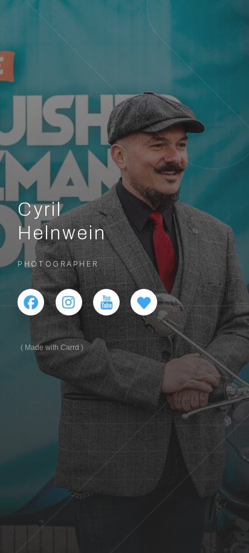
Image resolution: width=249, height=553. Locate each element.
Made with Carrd (52, 347)
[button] (31, 302)
